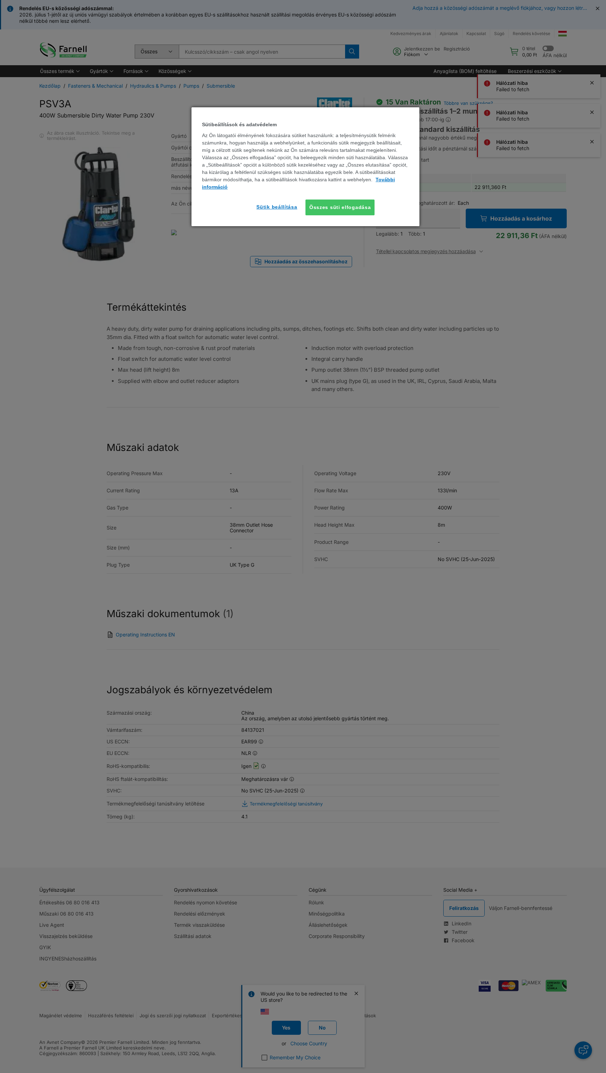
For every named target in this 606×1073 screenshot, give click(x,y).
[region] (305, 166)
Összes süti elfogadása (340, 207)
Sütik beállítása (276, 207)
